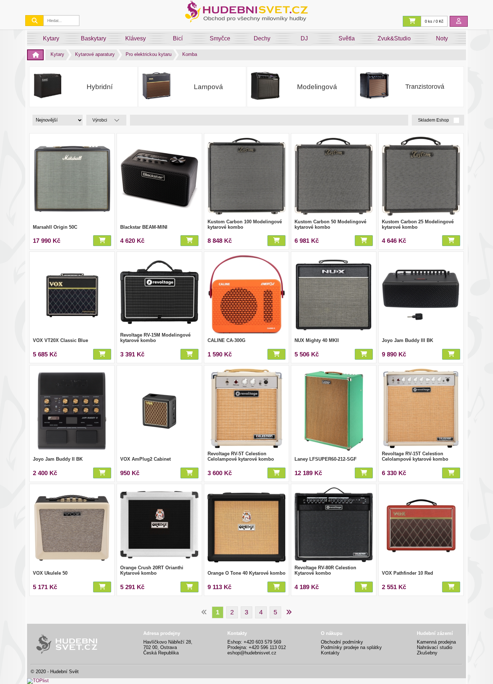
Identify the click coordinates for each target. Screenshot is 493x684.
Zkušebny (427, 653)
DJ (304, 38)
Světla (347, 38)
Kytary (51, 38)
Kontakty (330, 653)
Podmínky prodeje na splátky (351, 647)
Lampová (208, 87)
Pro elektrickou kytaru (148, 54)
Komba (189, 54)
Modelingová (317, 87)
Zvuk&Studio (394, 38)
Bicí (178, 38)
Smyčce (220, 38)
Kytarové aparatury (95, 54)
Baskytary (93, 38)
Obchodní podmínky (342, 642)
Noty (442, 38)
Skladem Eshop (434, 120)
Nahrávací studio (434, 647)
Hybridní (100, 87)
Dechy (262, 38)
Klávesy (135, 38)
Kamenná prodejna (436, 642)
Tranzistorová (424, 86)
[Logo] (246, 21)
